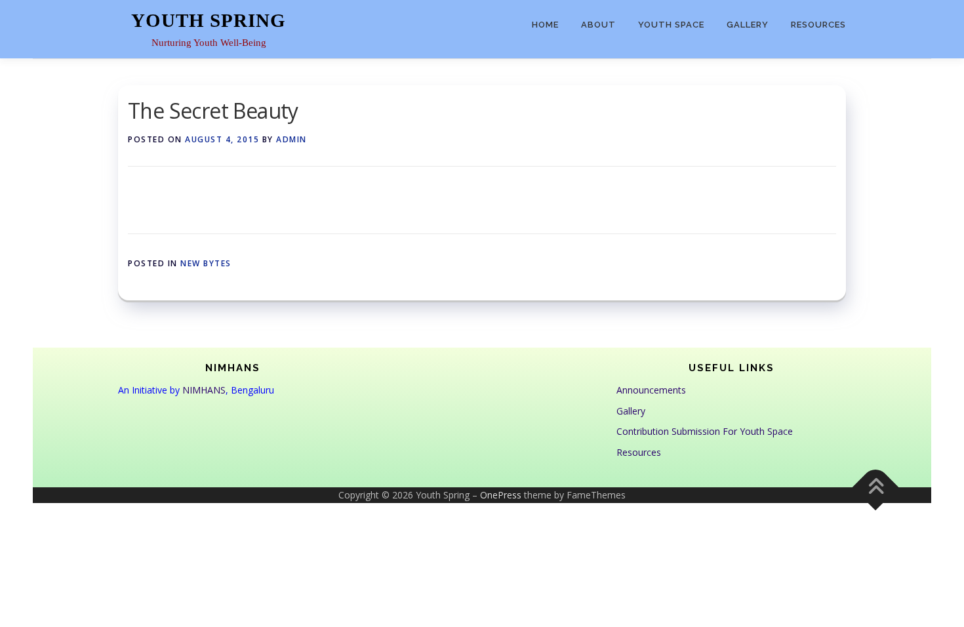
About (598, 25)
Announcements (651, 390)
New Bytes (205, 263)
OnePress (500, 495)
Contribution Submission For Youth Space (704, 431)
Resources (818, 25)
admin (291, 139)
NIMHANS (204, 390)
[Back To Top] (876, 487)
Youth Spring (208, 20)
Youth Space (671, 25)
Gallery (748, 25)
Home (545, 25)
